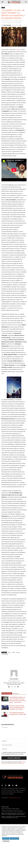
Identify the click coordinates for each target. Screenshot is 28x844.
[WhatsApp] (12, 662)
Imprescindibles (4, 709)
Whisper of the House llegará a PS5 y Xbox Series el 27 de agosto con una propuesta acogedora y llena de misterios (13, 814)
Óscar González (7, 25)
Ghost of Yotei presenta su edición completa (10, 808)
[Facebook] (2, 662)
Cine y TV (7, 5)
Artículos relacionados (6, 693)
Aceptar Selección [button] (14, 838)
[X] (6, 662)
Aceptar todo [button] (5, 838)
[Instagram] (5, 785)
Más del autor (16, 693)
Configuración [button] (6, 841)
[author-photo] (14, 676)
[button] (2, 2)
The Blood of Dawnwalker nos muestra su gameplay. (12, 810)
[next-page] (5, 720)
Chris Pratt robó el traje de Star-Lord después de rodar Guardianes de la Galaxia (17, 707)
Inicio (2, 5)
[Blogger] (9, 687)
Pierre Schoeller (5, 654)
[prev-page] (2, 720)
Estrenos (18, 652)
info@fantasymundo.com (14, 797)
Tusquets (18, 49)
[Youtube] (18, 687)
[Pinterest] (9, 662)
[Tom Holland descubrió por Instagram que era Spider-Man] (5, 714)
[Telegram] (16, 662)
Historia (13, 652)
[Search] (26, 2)
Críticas (3, 7)
